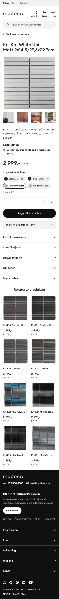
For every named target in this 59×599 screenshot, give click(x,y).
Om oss (7, 518)
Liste (44, 15)
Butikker (35, 15)
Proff (14, 3)
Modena (8, 560)
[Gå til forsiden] (13, 13)
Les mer (7, 137)
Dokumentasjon (12, 257)
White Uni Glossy (41, 185)
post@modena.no (40, 483)
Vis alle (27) (8, 192)
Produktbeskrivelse (14, 237)
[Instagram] (4, 582)
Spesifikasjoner (12, 247)
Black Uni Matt (16, 178)
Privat (6, 3)
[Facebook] (10, 582)
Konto (6, 570)
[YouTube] (30, 582)
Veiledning (9, 550)
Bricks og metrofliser (17, 33)
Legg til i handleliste (29, 213)
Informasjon (10, 530)
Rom (5, 540)
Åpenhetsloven (23, 518)
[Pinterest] (17, 582)
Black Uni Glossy (41, 178)
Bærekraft (49, 518)
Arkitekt (24, 3)
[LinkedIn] (23, 582)
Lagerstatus (10, 278)
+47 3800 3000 (15, 483)
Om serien (9, 267)
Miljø (37, 518)
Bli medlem (12, 510)
